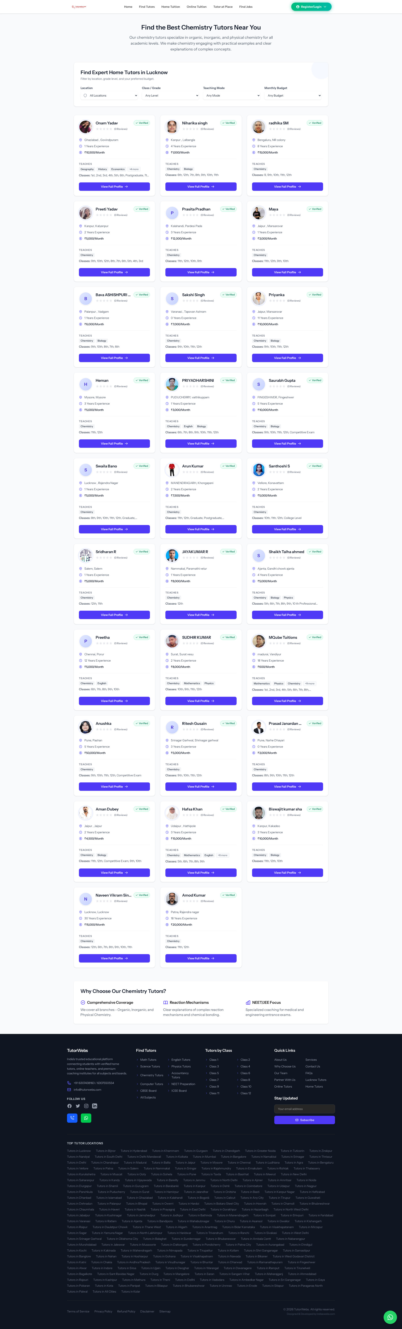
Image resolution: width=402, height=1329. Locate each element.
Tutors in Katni (76, 1262)
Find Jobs (246, 7)
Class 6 (245, 1073)
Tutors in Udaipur (278, 1186)
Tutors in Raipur (77, 1227)
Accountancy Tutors (180, 1075)
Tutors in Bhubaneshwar (189, 1286)
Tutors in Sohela (161, 1174)
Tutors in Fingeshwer (301, 1262)
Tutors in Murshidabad (81, 1244)
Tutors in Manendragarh (232, 1215)
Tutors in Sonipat (264, 1215)
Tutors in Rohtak (278, 1168)
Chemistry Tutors (151, 1075)
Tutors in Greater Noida (260, 1151)
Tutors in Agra (294, 1162)
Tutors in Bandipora (160, 1221)
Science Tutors (150, 1066)
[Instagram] (86, 1105)
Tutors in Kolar (130, 1291)
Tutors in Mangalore (176, 1274)
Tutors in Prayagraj (163, 1209)
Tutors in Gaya (315, 1280)
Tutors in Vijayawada (138, 1180)
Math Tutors (148, 1060)
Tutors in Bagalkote (79, 1274)
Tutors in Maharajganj (269, 1274)
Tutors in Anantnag (204, 1227)
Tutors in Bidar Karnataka (238, 1227)
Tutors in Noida (306, 1180)
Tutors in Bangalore (233, 1157)
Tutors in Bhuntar (201, 1262)
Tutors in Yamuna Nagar (107, 1233)
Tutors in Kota (104, 1286)
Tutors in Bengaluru (321, 1162)
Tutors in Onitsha (224, 1192)
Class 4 (245, 1066)
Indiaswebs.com (326, 1313)
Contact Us (312, 1066)
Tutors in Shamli (107, 1186)
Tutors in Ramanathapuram (265, 1262)
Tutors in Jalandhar (196, 1192)
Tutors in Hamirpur (166, 1192)
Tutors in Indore (102, 1268)
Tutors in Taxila (211, 1174)
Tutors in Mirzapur (311, 1227)
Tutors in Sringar (185, 1168)
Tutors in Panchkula (80, 1192)
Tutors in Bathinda (200, 1215)
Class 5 (214, 1073)
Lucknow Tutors (315, 1080)
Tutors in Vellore (77, 1168)
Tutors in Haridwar (179, 1233)
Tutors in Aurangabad (270, 1244)
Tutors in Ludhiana (268, 1162)
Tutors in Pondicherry (206, 1244)
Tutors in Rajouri (77, 1280)
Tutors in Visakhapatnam (196, 1256)
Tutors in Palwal (77, 1291)
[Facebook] (69, 1105)
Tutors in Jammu (194, 1180)
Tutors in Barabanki (166, 1186)
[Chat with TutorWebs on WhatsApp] (390, 1317)
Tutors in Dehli (219, 1186)
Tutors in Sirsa (126, 1268)
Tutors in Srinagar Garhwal (84, 1239)
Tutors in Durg (148, 1274)
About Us (280, 1060)
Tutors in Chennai (239, 1162)
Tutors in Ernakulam (249, 1168)
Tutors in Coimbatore (248, 1186)
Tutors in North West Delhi (290, 1209)
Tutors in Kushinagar (108, 1215)
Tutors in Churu (224, 1221)
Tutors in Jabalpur (78, 1215)
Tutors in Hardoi (188, 1203)
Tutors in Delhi (76, 1162)
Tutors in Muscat (111, 1174)
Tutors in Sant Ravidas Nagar (115, 1274)
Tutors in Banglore (79, 1256)
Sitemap (164, 1311)
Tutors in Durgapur (79, 1186)
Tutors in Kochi (76, 1250)
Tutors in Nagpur (306, 1186)
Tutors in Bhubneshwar (314, 1203)
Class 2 (245, 1060)
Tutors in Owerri (162, 1203)
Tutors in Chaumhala (80, 1209)
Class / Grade (151, 88)
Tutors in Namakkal (263, 1157)
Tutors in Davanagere (238, 1268)
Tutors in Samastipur (296, 1250)
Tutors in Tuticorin (292, 1151)
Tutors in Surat (139, 1192)
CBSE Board (148, 1091)
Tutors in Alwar (77, 1268)
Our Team (280, 1073)
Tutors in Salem (128, 1168)
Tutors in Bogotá (198, 1198)
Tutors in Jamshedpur (141, 1215)
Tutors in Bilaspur (156, 1286)
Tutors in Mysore (211, 1162)
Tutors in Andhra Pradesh (133, 1262)
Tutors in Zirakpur (320, 1151)
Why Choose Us (285, 1066)
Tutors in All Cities (104, 1291)
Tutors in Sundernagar (186, 1239)
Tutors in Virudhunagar (170, 1262)
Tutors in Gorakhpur (223, 1209)
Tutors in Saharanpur (80, 1180)
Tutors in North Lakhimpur (145, 1233)
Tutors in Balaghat (154, 1239)
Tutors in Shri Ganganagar (261, 1250)
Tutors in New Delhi (294, 1174)
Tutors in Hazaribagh (255, 1209)
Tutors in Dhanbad (79, 1198)
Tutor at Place (223, 7)
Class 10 (246, 1086)
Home (128, 7)
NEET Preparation (183, 1084)
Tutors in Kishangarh (308, 1221)
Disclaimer (147, 1311)
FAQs (309, 1073)
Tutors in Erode (247, 1286)
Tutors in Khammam (165, 1151)
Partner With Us (284, 1080)
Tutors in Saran (204, 1274)
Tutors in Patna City (238, 1244)
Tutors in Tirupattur (200, 1250)
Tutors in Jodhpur (171, 1215)
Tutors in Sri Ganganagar (285, 1280)
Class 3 (214, 1066)
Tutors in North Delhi (223, 1180)
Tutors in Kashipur (105, 1280)
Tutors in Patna (103, 1168)
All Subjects (148, 1097)
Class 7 (214, 1080)
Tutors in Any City (252, 1198)
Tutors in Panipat (129, 1286)
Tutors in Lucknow (79, 1151)
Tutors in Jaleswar (113, 1244)
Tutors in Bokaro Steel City (221, 1203)
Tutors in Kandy (109, 1180)
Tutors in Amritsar (279, 1180)
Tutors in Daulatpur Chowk (110, 1227)
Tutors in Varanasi (78, 1221)
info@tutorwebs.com (87, 1090)
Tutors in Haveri (109, 1209)
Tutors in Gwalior (278, 1221)
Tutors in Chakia (101, 1262)
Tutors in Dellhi (185, 1280)
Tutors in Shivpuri (292, 1215)
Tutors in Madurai (135, 1162)
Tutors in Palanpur (109, 1203)
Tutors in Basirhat (237, 1174)
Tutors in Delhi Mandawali (144, 1157)
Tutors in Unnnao (221, 1286)
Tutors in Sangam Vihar (234, 1274)
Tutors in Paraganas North (306, 1286)
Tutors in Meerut (265, 1174)
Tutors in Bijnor (106, 1151)
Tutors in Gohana (164, 1256)
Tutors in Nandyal (78, 1157)
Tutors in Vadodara (212, 1280)
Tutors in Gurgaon (196, 1151)
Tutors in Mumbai (204, 1157)
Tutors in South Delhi (108, 1157)
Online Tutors (283, 1086)
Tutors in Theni (160, 1280)
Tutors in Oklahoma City (122, 1239)
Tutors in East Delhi (192, 1209)
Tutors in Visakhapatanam (277, 1227)
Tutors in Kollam (228, 1250)
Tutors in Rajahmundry (216, 1168)
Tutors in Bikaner (257, 1256)
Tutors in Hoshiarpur (134, 1256)
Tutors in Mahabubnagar (193, 1221)
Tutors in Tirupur (279, 1198)
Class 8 (245, 1080)
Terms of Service (78, 1311)
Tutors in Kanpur (194, 1186)
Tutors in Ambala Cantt (256, 1239)
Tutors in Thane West (147, 1227)
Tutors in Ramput (268, 1268)
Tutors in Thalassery (307, 1168)
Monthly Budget (275, 88)
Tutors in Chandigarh (226, 1151)
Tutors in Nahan (106, 1256)
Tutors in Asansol (251, 1221)
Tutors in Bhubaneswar (221, 1239)
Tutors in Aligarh (176, 1227)
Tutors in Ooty (136, 1174)
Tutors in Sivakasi (265, 1233)
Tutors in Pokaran (78, 1286)
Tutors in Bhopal (136, 1203)
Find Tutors (147, 7)
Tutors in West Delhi (295, 1233)
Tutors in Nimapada (169, 1250)
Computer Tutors (151, 1084)
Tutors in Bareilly (167, 1180)
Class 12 (246, 1093)
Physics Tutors (181, 1066)
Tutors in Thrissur (320, 1157)
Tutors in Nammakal (157, 1168)
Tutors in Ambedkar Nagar (246, 1280)
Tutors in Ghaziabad (140, 1198)
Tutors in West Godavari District (293, 1256)
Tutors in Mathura (133, 1280)
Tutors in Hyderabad (134, 1151)
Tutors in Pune (186, 1174)
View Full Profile (112, 186)
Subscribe (307, 1120)
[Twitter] (77, 1105)
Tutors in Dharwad (230, 1262)
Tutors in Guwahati (307, 1198)
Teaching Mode (214, 88)
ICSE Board (179, 1091)
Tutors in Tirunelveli (297, 1268)
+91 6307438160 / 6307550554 (94, 1083)
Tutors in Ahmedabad (302, 1274)
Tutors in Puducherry (111, 1192)
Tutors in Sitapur (273, 1286)
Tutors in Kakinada (103, 1250)
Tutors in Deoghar (177, 1268)
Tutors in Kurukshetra (81, 1174)
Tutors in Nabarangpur (290, 1239)
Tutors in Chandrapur (105, 1162)
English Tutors (180, 1060)
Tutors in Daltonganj (174, 1244)
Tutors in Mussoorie (143, 1244)
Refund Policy (126, 1311)
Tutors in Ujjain (150, 1268)
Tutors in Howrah (255, 1203)
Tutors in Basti (250, 1192)
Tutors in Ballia (161, 1162)
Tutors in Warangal (206, 1268)
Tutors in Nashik (135, 1209)
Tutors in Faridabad (320, 1215)
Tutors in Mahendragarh (136, 1250)
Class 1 (213, 1060)
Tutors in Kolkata (177, 1157)
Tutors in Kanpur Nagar (279, 1192)
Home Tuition (170, 7)
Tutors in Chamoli (282, 1203)
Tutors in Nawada (229, 1256)
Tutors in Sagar (77, 1233)
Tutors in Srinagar (292, 1157)
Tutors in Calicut (224, 1198)
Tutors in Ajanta (132, 1221)
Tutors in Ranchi (238, 1233)
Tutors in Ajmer (252, 1180)
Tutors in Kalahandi (170, 1198)
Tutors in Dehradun (79, 1203)
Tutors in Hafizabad (312, 1192)
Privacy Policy (103, 1311)
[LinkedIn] (94, 1105)
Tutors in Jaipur (185, 1162)
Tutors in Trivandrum (209, 1233)
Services (311, 1060)
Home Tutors (314, 1086)
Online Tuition (197, 7)
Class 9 (214, 1086)
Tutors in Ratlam (106, 1221)
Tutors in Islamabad (109, 1198)
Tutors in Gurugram (136, 1186)
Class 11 (214, 1093)
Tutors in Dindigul (300, 1244)
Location (87, 88)
